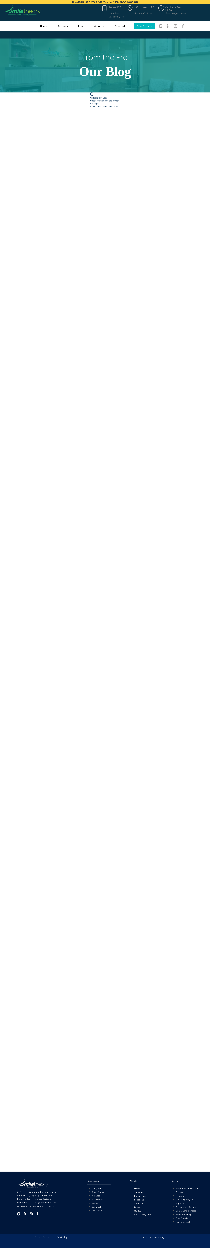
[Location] (104, 8)
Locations (139, 1199)
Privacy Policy (42, 1237)
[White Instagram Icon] (31, 1214)
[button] (161, 8)
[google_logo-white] (19, 1214)
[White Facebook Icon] (37, 1214)
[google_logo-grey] (160, 26)
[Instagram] (175, 26)
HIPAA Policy (61, 1237)
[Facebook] (183, 26)
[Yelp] (168, 26)
